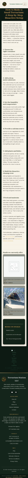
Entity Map (15, 475)
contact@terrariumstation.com (14, 441)
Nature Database (14, 407)
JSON (20, 475)
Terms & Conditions (14, 458)
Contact (14, 410)
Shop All (14, 399)
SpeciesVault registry (17, 477)
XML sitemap (9, 477)
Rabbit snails (10, 330)
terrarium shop (9, 236)
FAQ (14, 451)
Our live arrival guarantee (13, 339)
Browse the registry (14, 426)
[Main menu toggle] (24, 4)
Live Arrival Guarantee (14, 453)
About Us (14, 404)
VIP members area (14, 429)
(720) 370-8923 (14, 443)
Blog (14, 402)
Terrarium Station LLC (15, 4)
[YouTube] (12, 392)
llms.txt (24, 475)
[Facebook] (15, 392)
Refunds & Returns (14, 456)
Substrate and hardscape (13, 334)
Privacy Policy (14, 461)
